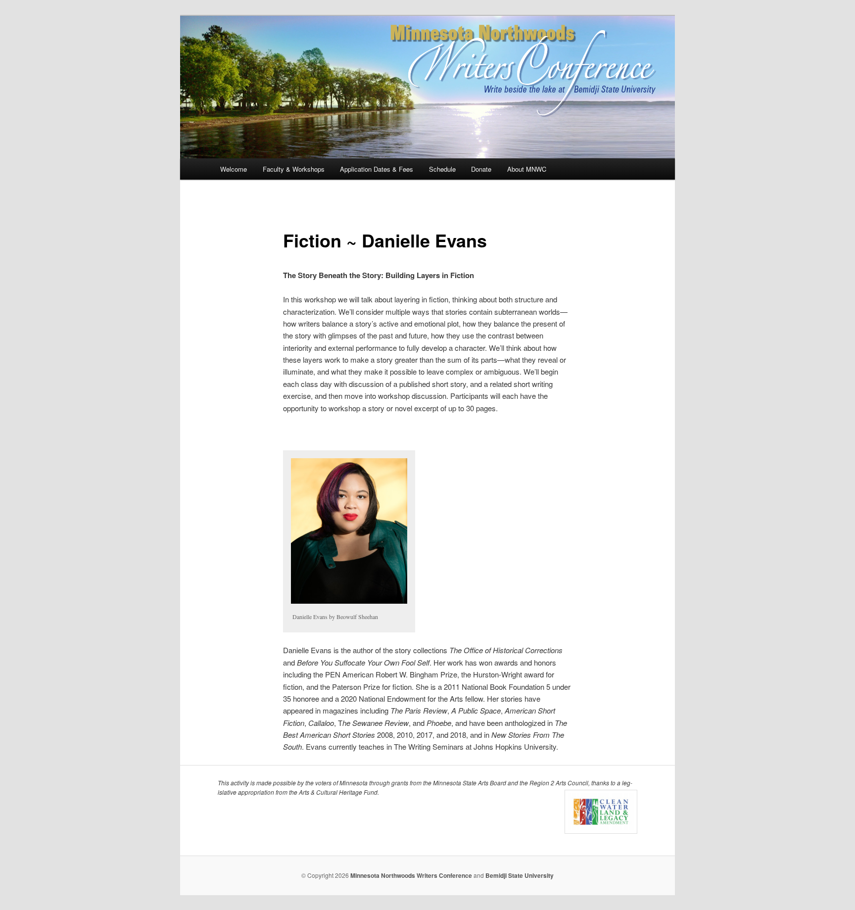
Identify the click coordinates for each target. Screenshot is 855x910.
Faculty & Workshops (294, 169)
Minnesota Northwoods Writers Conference (411, 875)
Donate (481, 169)
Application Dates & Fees (376, 169)
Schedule (442, 169)
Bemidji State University (519, 875)
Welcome (233, 169)
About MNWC (526, 169)
